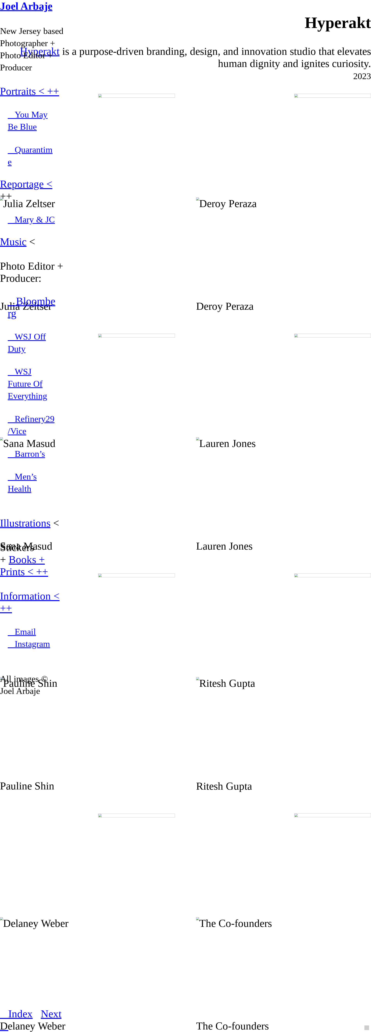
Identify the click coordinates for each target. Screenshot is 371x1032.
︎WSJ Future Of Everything (27, 384)
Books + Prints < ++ (24, 566)
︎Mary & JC (31, 219)
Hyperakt (40, 51)
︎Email (22, 632)
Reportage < (26, 184)
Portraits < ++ (29, 91)
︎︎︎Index (16, 1014)
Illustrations (25, 523)
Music (13, 242)
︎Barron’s (26, 454)
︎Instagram (29, 644)
